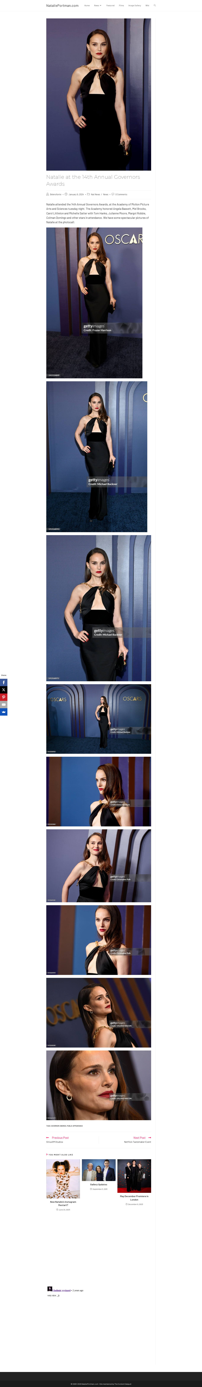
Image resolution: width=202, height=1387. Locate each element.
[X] (3, 689)
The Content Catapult (122, 1384)
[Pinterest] (3, 697)
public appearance (75, 1126)
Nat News (95, 194)
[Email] (3, 704)
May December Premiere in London (134, 1198)
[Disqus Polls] (99, 1248)
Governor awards (58, 1126)
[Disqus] (98, 1322)
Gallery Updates (98, 1184)
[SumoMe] (3, 712)
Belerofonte (55, 194)
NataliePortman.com (62, 5)
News (105, 194)
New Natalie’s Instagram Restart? (63, 1203)
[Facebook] (3, 682)
